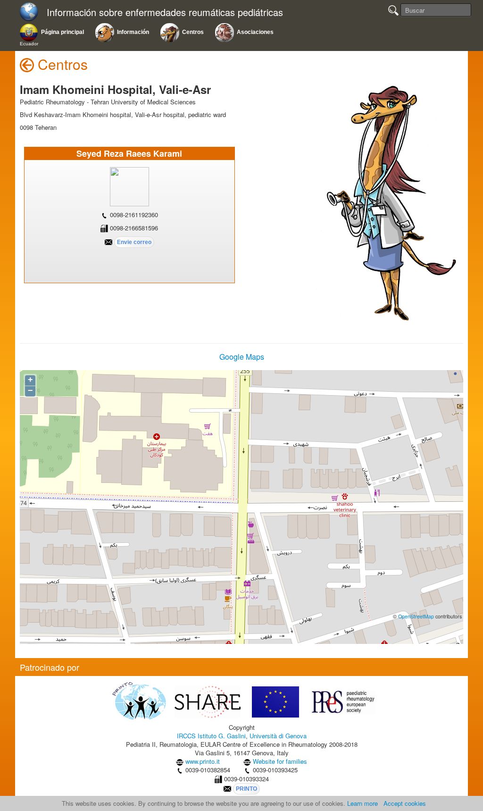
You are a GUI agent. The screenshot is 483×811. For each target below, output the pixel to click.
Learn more (362, 803)
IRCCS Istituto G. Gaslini (211, 735)
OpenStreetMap (416, 616)
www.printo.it (202, 761)
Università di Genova (278, 735)
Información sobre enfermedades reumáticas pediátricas (165, 12)
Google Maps (241, 356)
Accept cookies (404, 803)
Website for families (280, 761)
